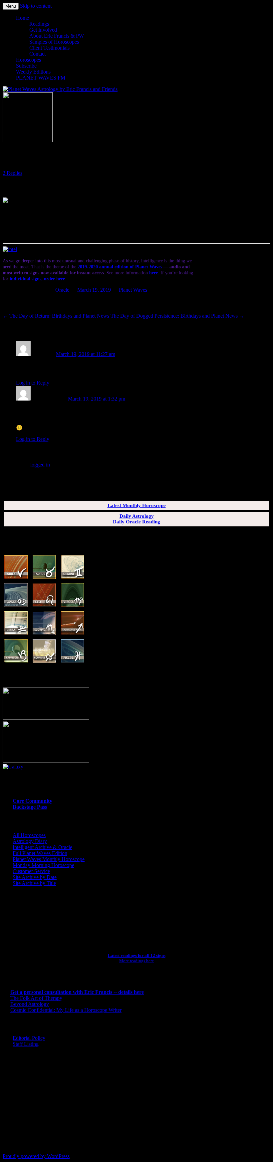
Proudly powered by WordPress (36, 1156)
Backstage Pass (30, 807)
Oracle (62, 290)
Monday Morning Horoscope (43, 865)
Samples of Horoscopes (54, 42)
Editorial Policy (29, 1038)
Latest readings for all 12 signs (136, 955)
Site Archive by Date (35, 877)
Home (22, 18)
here (153, 272)
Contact (37, 54)
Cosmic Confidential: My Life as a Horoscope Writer (66, 1010)
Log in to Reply (32, 383)
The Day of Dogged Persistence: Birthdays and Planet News (177, 316)
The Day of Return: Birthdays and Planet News (56, 316)
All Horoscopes (29, 835)
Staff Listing (26, 1044)
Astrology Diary (30, 841)
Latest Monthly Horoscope (137, 505)
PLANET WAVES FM (40, 78)
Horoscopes (28, 60)
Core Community (32, 801)
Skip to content (36, 6)
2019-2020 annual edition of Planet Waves (120, 266)
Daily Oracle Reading (136, 521)
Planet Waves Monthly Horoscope (49, 859)
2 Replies (12, 173)
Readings (39, 24)
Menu (10, 6)
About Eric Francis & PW (56, 36)
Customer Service (31, 871)
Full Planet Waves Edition (40, 853)
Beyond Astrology (29, 1004)
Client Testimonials (49, 48)
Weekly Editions (33, 72)
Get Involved (43, 30)
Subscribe (26, 66)
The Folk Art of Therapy (36, 998)
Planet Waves (133, 290)
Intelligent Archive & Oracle (42, 847)
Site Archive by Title (34, 883)
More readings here (136, 960)
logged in (40, 464)
